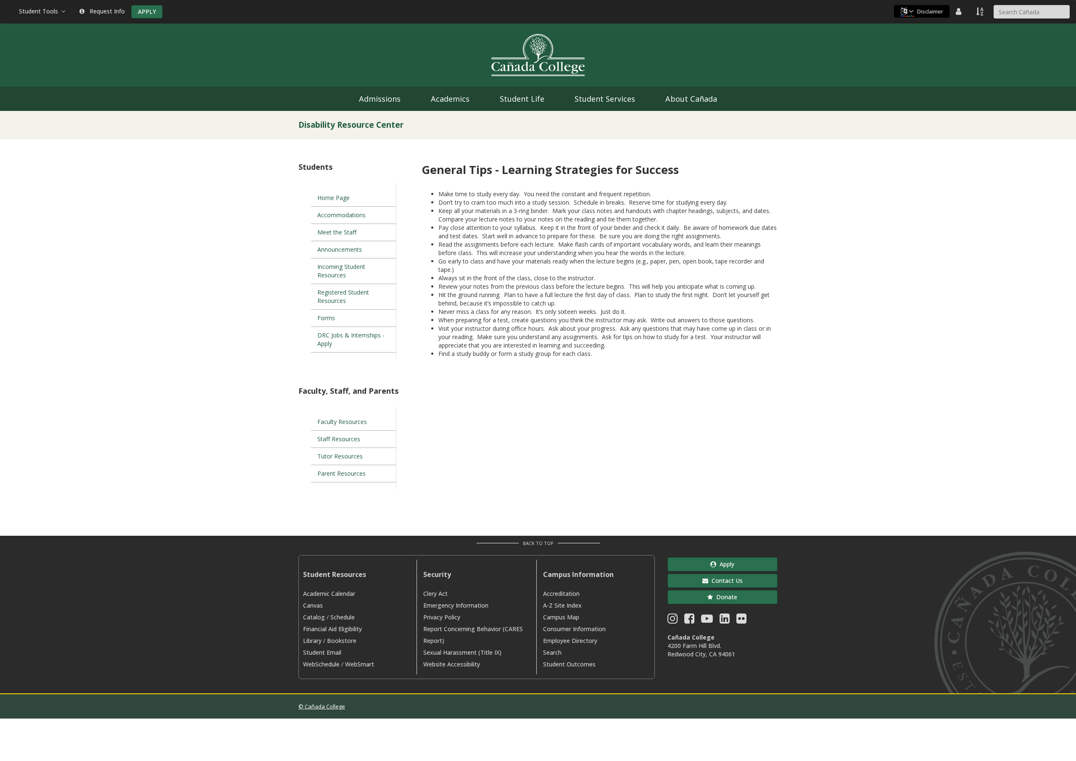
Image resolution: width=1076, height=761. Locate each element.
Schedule (342, 617)
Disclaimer (930, 11)
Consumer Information (574, 629)
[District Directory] (959, 11)
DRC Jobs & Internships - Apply (351, 339)
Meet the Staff (336, 232)
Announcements (339, 249)
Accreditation (561, 594)
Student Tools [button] (40, 11)
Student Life (522, 99)
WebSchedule (321, 664)
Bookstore (341, 641)
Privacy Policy (441, 617)
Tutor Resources (340, 456)
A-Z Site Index (562, 605)
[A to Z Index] (981, 11)
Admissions (380, 99)
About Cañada (691, 99)
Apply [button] (725, 564)
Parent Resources (341, 473)
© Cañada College (321, 706)
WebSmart (359, 664)
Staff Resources (338, 439)
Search (552, 652)
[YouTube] (707, 620)
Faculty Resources (342, 422)
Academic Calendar (329, 594)
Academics (450, 99)
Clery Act (435, 594)
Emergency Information (455, 605)
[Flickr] (741, 620)
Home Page (333, 198)
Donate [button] (725, 597)
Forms (326, 318)
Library (312, 641)
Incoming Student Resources (341, 271)
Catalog (314, 617)
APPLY (147, 12)
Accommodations (341, 215)
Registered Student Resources (343, 296)
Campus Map (561, 617)
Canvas (313, 605)
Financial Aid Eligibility (332, 629)
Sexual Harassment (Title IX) (462, 652)
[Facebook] (689, 620)
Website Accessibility (451, 664)
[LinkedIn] (725, 620)
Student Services (605, 99)
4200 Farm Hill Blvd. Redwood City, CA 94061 (701, 650)
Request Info (105, 11)
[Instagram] (672, 620)
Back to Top (538, 543)
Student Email (322, 652)
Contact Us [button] (725, 581)
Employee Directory (570, 641)
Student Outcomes (569, 664)
